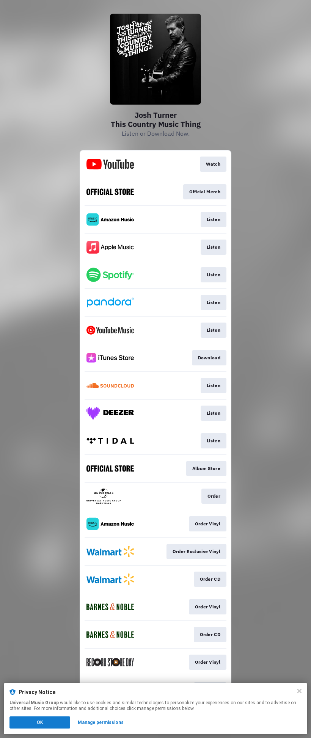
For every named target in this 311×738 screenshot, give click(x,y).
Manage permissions (101, 722)
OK (40, 722)
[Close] (299, 691)
